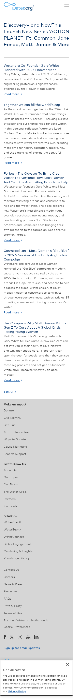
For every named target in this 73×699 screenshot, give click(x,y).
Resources (10, 591)
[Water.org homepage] (19, 6)
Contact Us (11, 569)
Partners (10, 499)
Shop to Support (15, 454)
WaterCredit (12, 522)
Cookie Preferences (17, 627)
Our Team (11, 484)
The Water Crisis (15, 491)
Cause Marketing (15, 446)
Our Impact (12, 477)
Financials (10, 506)
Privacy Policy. (17, 691)
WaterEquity (12, 529)
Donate (9, 410)
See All (9, 391)
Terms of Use (13, 613)
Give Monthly (12, 417)
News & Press (13, 584)
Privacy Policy (13, 606)
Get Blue (9, 425)
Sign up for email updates (22, 648)
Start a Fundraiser (16, 432)
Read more (12, 94)
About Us (10, 470)
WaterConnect (14, 537)
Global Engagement (17, 544)
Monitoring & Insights (18, 551)
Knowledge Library (16, 558)
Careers (9, 577)
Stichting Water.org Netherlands (26, 620)
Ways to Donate (15, 439)
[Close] (67, 664)
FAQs (7, 598)
